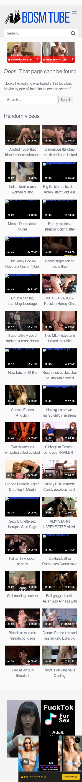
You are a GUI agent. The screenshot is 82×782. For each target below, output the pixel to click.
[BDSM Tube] (38, 17)
